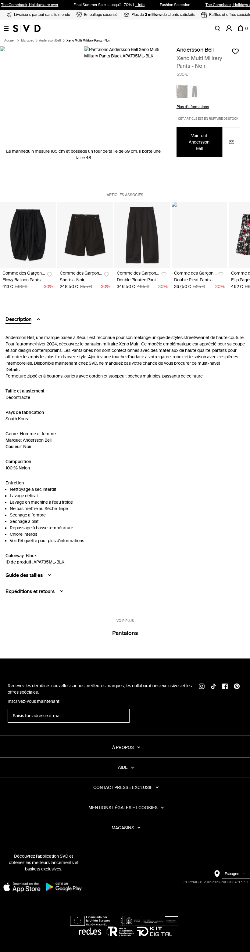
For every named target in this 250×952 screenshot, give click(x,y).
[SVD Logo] (27, 28)
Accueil (10, 40)
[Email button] (231, 142)
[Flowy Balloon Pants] (28, 235)
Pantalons (125, 633)
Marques (27, 40)
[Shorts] (85, 235)
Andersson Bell (50, 40)
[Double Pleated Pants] (142, 235)
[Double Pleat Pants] (199, 235)
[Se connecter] (229, 28)
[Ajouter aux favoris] (235, 51)
